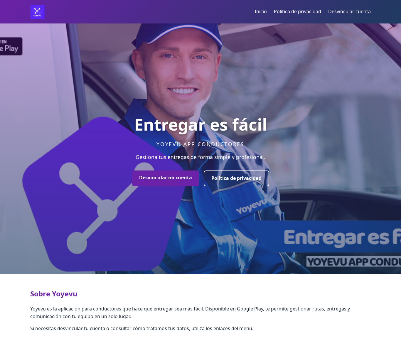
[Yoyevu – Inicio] (37, 12)
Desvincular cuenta (349, 11)
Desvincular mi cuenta (165, 177)
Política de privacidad (297, 11)
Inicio (261, 11)
